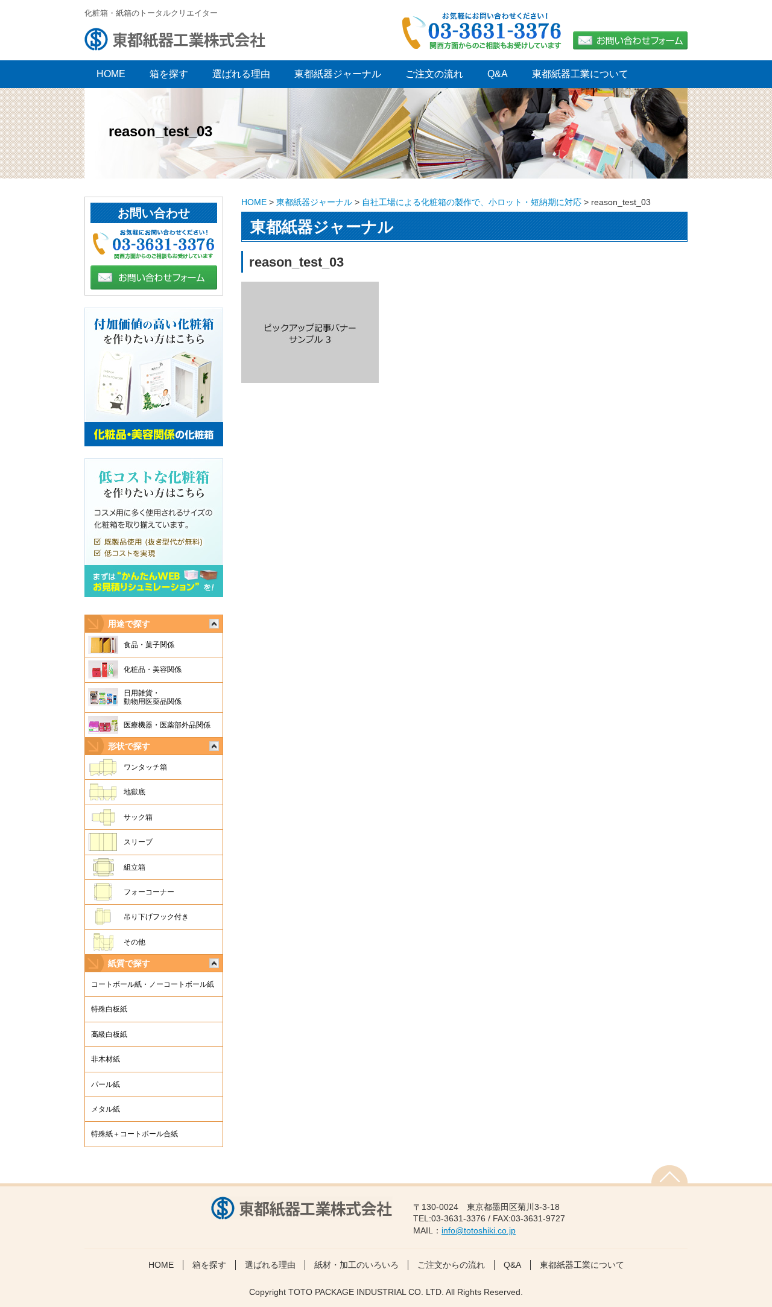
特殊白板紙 (109, 1009)
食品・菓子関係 (149, 645)
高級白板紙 (109, 1034)
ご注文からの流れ (451, 1265)
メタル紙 (105, 1109)
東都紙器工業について (580, 74)
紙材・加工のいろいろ (356, 1265)
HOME (254, 202)
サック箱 (138, 817)
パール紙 (105, 1084)
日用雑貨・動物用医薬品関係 (153, 697)
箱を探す (169, 74)
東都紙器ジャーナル (337, 74)
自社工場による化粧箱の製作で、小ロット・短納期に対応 (471, 202)
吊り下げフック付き (156, 917)
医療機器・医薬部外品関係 (167, 725)
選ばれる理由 (241, 74)
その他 (134, 942)
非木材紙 (105, 1059)
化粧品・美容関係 (153, 669)
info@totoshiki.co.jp (478, 1230)
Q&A (497, 74)
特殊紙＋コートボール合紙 (134, 1134)
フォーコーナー (149, 892)
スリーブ (138, 842)
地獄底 (134, 792)
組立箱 (134, 867)
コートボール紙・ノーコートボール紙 (152, 984)
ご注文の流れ (434, 74)
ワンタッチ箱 (145, 767)
